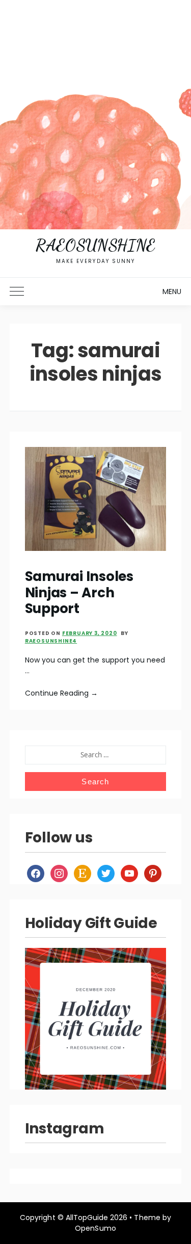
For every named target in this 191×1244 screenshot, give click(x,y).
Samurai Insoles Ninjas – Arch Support (79, 592)
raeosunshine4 (51, 641)
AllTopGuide (87, 1217)
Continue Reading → (61, 693)
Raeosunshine (95, 245)
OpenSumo (95, 1228)
